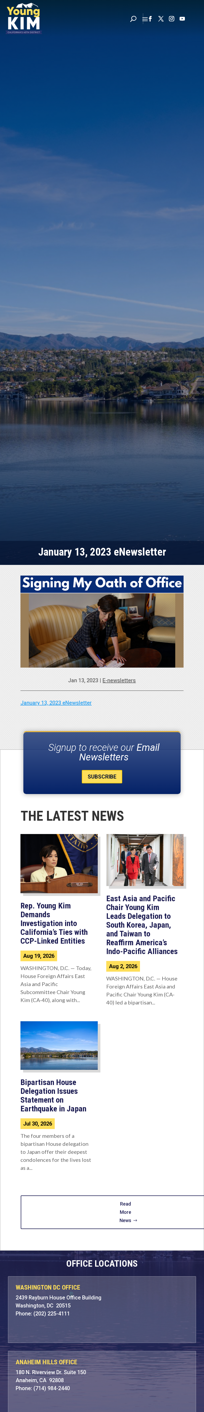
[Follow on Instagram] (171, 18)
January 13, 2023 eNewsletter (56, 703)
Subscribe (102, 776)
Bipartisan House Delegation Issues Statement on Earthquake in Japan (53, 1095)
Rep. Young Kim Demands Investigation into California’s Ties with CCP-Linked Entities (54, 923)
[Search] (133, 18)
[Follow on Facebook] (150, 18)
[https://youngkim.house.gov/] (23, 18)
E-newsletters (119, 680)
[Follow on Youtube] (182, 18)
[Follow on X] (161, 18)
